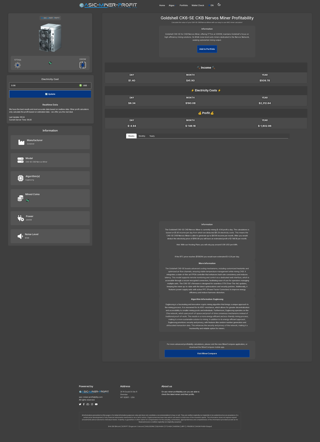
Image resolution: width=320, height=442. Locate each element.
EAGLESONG (149, 426)
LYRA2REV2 (190, 426)
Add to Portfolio (207, 49)
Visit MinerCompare (207, 353)
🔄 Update (50, 94)
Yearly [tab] (152, 136)
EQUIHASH (160, 426)
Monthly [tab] (142, 136)
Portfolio (184, 5)
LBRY (183, 426)
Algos (171, 5)
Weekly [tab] (131, 136)
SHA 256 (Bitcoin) (114, 426)
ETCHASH (168, 426)
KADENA (177, 426)
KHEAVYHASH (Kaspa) (204, 426)
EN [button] (212, 5)
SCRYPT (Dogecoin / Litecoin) (133, 426)
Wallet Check (198, 5)
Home (162, 5)
